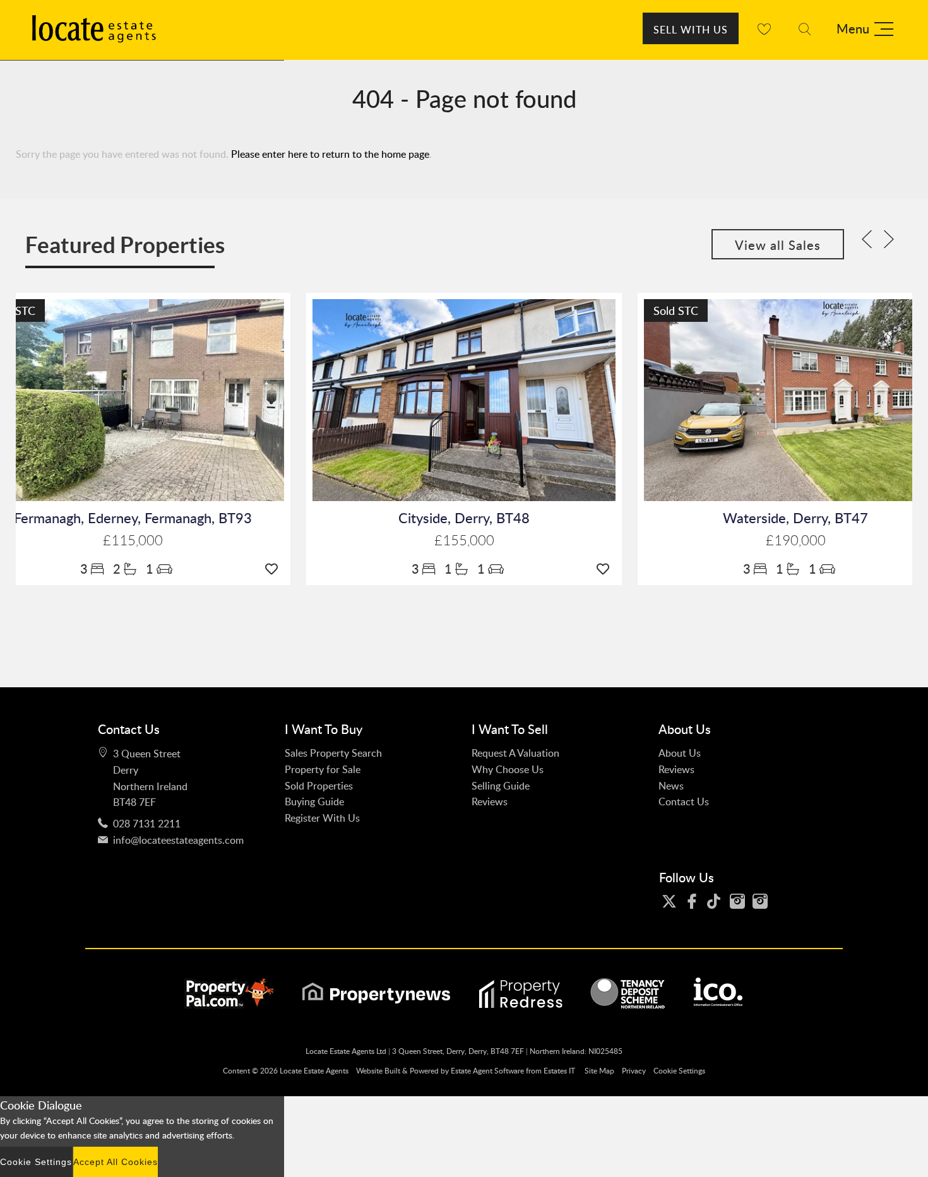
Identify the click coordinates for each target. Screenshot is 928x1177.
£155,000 (464, 540)
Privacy (634, 1070)
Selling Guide (501, 786)
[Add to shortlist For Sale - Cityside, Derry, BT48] (606, 569)
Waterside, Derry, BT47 (795, 518)
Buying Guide (314, 801)
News (671, 786)
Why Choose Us (508, 769)
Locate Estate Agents (314, 1070)
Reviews (490, 801)
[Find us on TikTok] (718, 901)
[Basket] (764, 28)
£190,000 (796, 540)
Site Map (599, 1070)
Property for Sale (322, 769)
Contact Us (683, 801)
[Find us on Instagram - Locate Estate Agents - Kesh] (763, 901)
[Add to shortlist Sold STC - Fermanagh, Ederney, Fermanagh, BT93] (274, 569)
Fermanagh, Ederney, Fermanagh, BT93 (133, 518)
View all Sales (778, 245)
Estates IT (559, 1070)
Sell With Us (690, 30)
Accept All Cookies (115, 1162)
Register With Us (322, 818)
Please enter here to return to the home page (330, 154)
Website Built (378, 1070)
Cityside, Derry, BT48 (464, 518)
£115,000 (133, 540)
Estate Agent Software (487, 1070)
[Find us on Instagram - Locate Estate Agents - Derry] (740, 901)
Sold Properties (319, 786)
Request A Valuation (515, 753)
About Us (679, 753)
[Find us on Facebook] (695, 901)
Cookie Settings (679, 1070)
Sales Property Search (333, 753)
